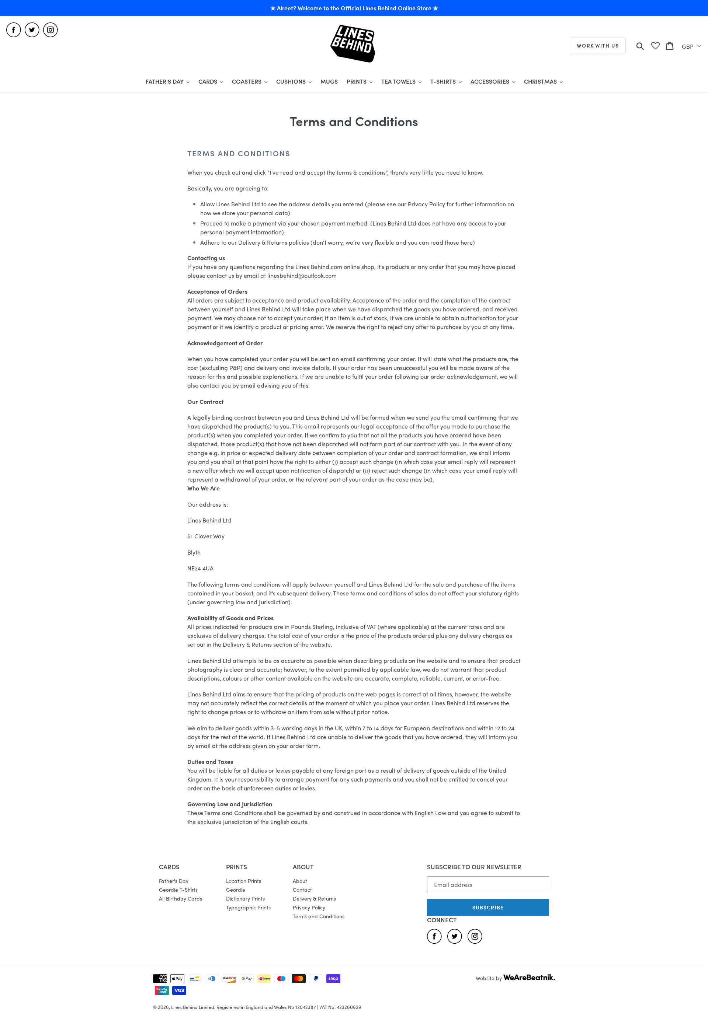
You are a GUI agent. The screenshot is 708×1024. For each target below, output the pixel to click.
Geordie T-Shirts (178, 889)
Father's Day (173, 880)
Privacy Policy (309, 907)
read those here (451, 242)
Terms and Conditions (318, 916)
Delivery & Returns (314, 898)
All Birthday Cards (180, 898)
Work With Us (597, 45)
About (300, 880)
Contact (302, 889)
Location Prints (243, 880)
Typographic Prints (248, 907)
